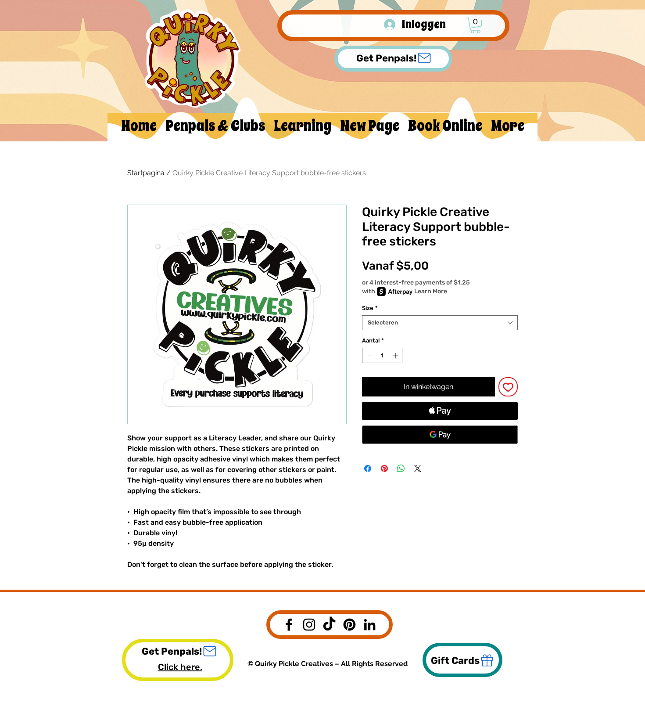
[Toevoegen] (508, 386)
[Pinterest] (349, 624)
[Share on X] (417, 468)
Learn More (430, 291)
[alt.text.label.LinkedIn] (370, 624)
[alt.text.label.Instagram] (309, 624)
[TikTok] (329, 624)
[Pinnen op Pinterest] (384, 468)
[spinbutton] (382, 355)
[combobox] (440, 322)
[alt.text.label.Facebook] (289, 624)
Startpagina (146, 173)
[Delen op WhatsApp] (401, 468)
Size (370, 308)
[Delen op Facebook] (367, 468)
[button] (475, 25)
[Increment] (396, 355)
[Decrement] (368, 355)
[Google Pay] (440, 434)
